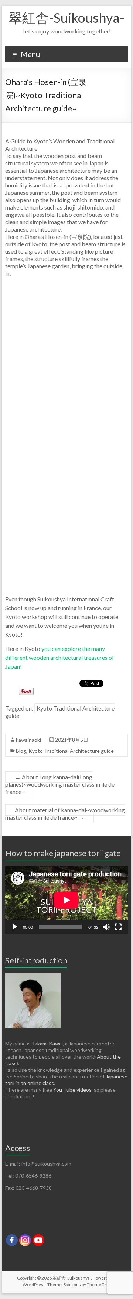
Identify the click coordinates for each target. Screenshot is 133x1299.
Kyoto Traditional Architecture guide (60, 712)
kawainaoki (28, 740)
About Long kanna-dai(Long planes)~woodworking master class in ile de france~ (60, 784)
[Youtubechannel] (38, 1240)
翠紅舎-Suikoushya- (67, 18)
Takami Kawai (47, 1043)
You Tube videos (72, 1090)
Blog (21, 751)
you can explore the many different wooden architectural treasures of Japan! (59, 657)
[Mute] (106, 927)
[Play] (14, 927)
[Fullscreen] (118, 927)
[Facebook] (12, 1240)
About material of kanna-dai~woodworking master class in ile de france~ (65, 813)
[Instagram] (25, 1240)
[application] (66, 900)
